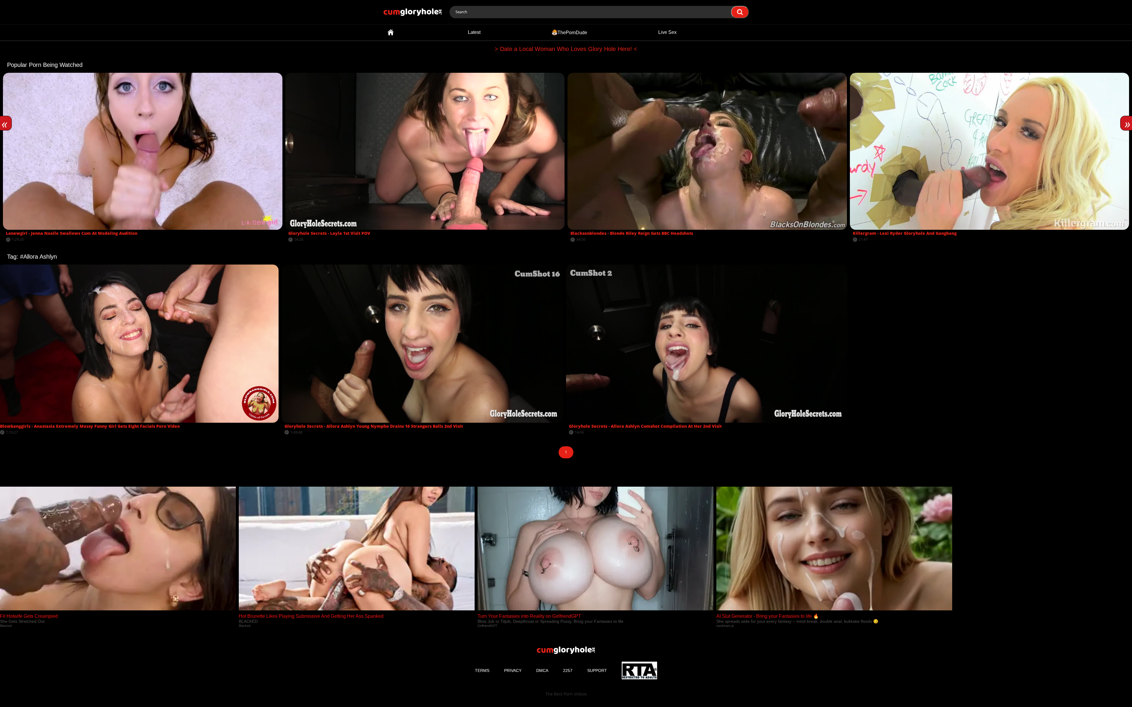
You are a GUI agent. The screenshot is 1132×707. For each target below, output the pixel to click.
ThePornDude (572, 32)
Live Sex (667, 32)
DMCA (542, 670)
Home (390, 32)
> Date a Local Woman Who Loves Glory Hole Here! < (566, 49)
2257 (567, 670)
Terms (482, 670)
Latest (474, 32)
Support (597, 670)
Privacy (512, 670)
